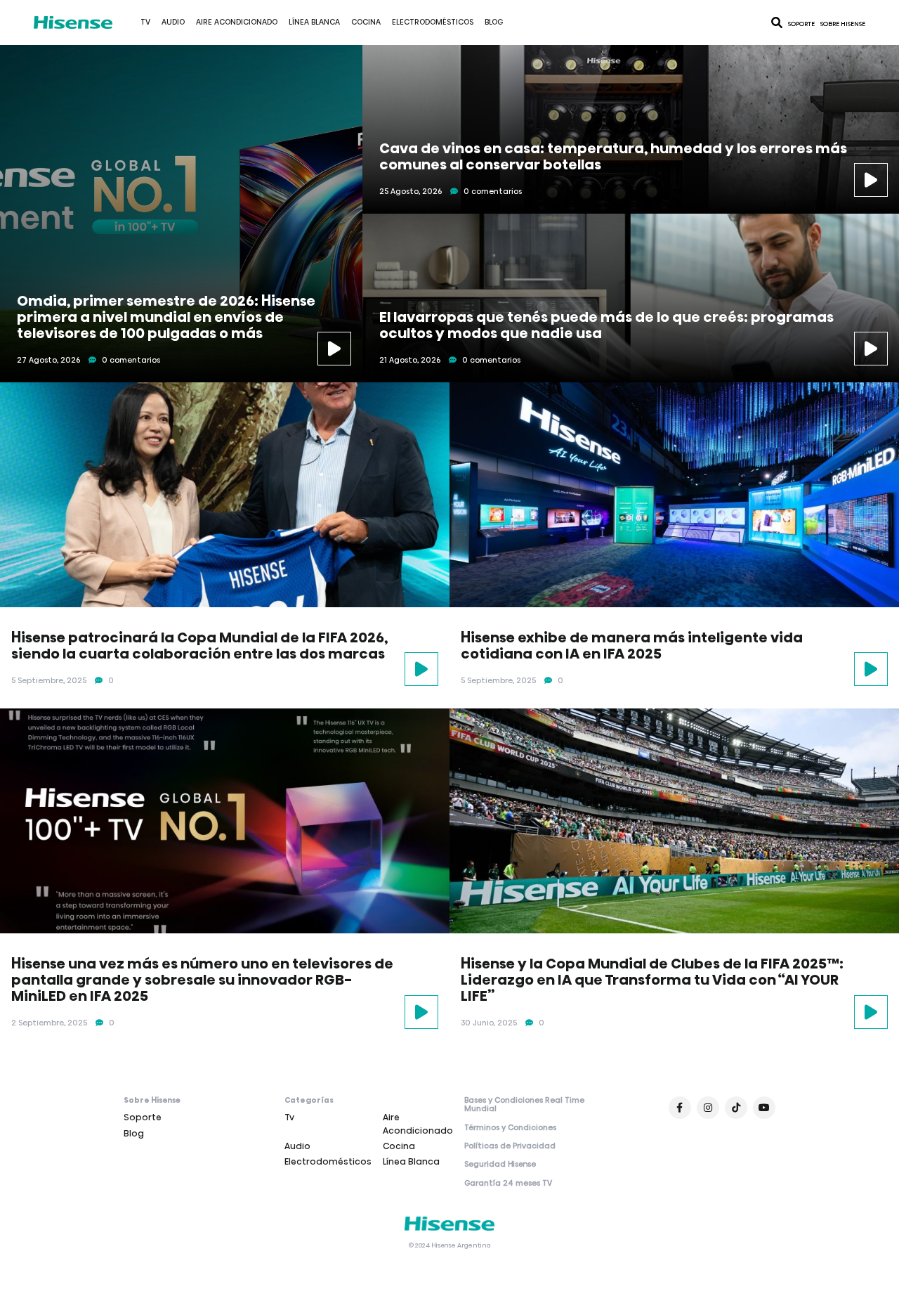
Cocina (366, 22)
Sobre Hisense (842, 23)
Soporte (801, 23)
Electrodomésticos (432, 22)
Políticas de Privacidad (510, 1146)
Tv (145, 22)
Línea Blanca (314, 22)
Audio (173, 22)
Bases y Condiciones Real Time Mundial (524, 1105)
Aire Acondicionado (236, 22)
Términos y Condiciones (510, 1128)
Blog (494, 22)
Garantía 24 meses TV (508, 1183)
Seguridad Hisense (500, 1164)
